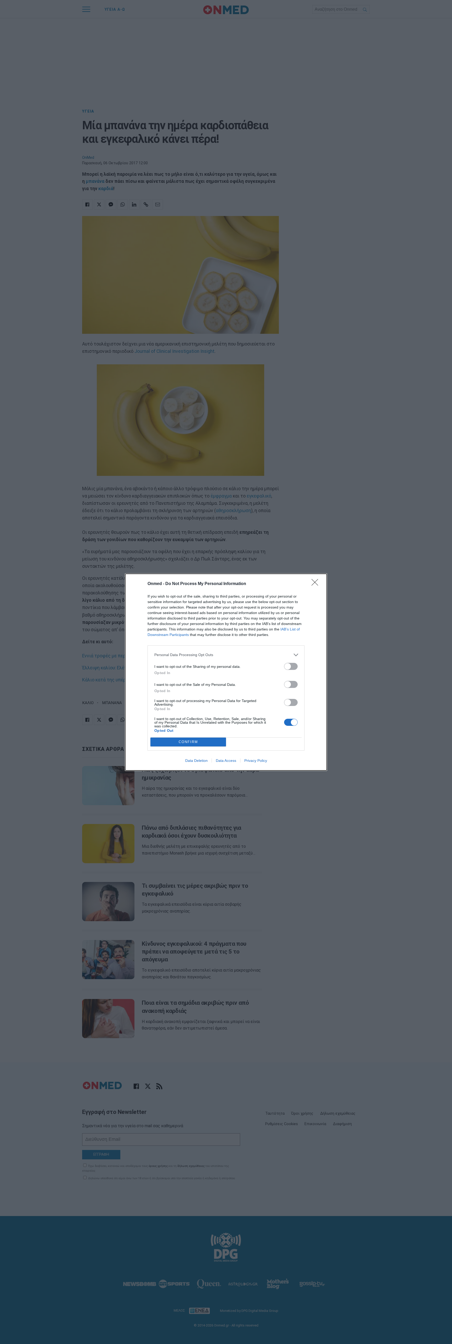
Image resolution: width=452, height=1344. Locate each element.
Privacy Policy (255, 760)
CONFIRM (188, 742)
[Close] (316, 584)
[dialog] (226, 672)
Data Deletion (196, 760)
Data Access (226, 760)
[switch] (291, 666)
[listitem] (226, 655)
